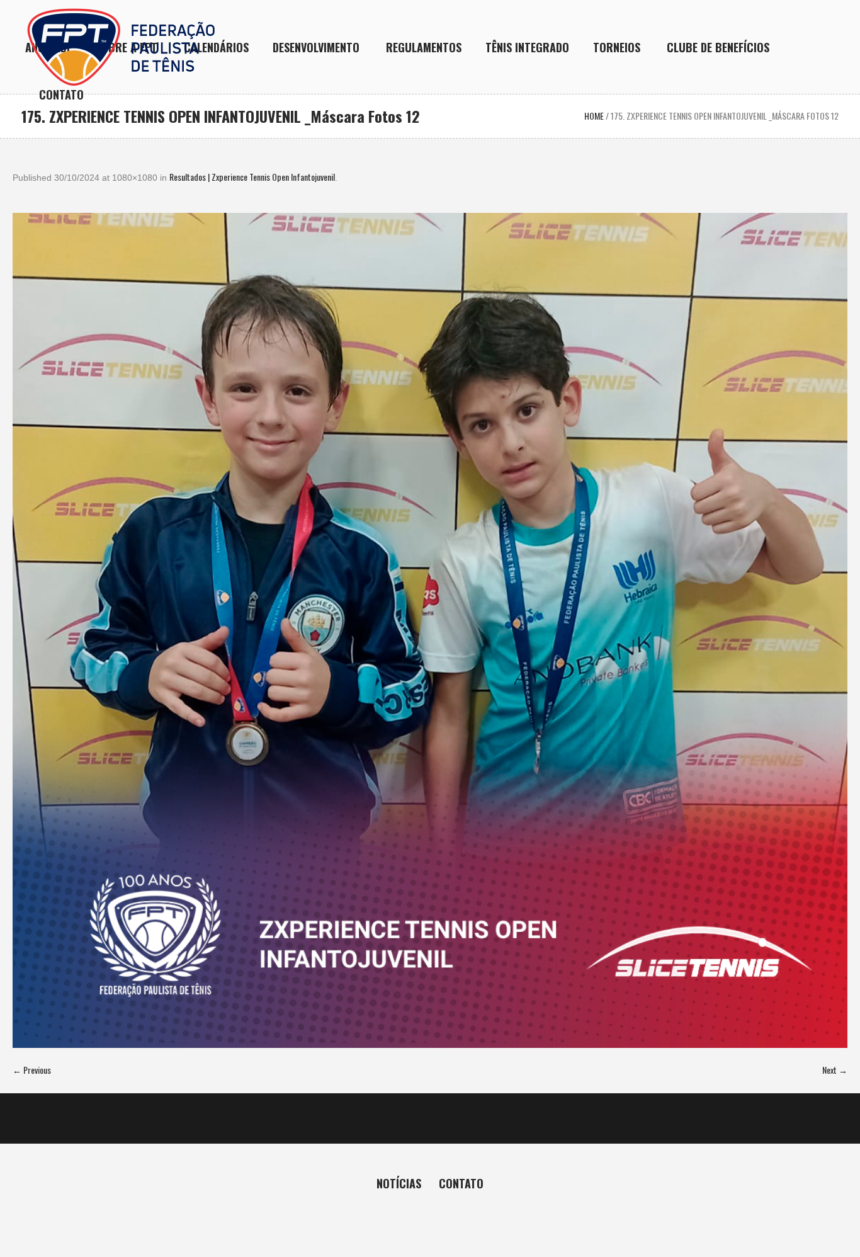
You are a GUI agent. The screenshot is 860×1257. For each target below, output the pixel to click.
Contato (461, 1183)
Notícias (398, 1183)
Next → (834, 1069)
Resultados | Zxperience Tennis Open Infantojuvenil (252, 176)
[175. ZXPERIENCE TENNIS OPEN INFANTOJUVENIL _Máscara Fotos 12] (430, 630)
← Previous (32, 1069)
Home (594, 115)
